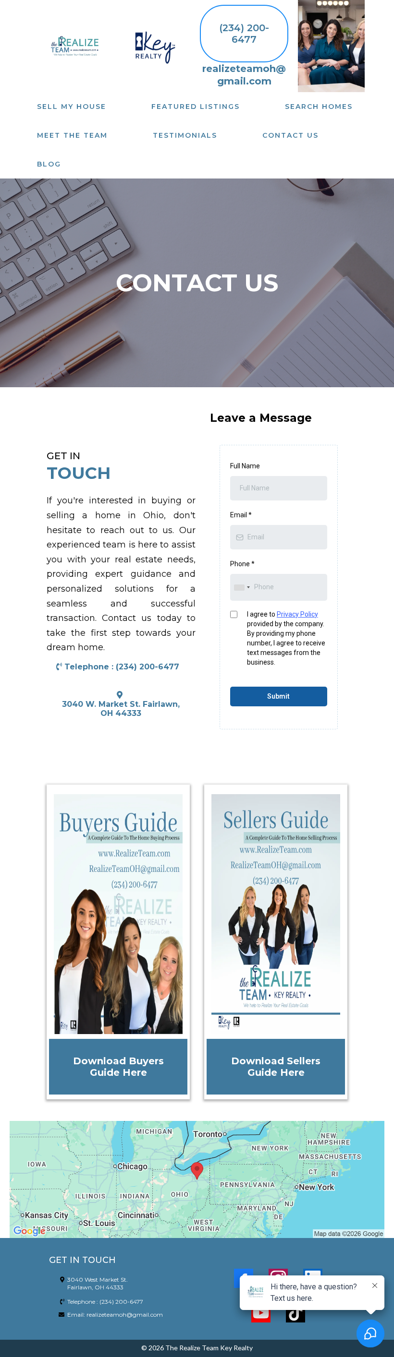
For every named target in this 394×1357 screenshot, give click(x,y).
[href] (197, 1179)
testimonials (185, 135)
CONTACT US (290, 135)
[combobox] (242, 587)
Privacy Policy (297, 614)
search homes (319, 106)
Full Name (245, 466)
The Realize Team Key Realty (209, 1348)
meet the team (72, 135)
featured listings (195, 106)
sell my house (71, 106)
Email (241, 515)
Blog (49, 164)
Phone (242, 564)
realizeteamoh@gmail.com (124, 1314)
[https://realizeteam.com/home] (73, 46)
